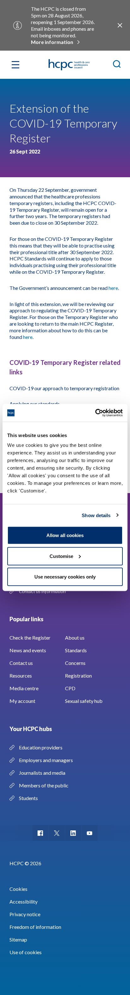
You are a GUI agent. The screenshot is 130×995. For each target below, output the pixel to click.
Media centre (23, 688)
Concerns (75, 663)
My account (22, 701)
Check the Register (29, 638)
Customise (61, 556)
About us (75, 638)
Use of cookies (25, 952)
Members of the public (43, 785)
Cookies (18, 889)
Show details (96, 515)
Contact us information (43, 591)
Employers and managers (46, 760)
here (113, 288)
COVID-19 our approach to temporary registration (64, 388)
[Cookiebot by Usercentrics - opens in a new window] (95, 413)
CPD (70, 688)
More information (52, 42)
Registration (78, 676)
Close (120, 25)
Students (28, 798)
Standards (76, 650)
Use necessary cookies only (65, 576)
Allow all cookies (65, 535)
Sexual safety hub (84, 701)
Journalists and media (42, 773)
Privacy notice (24, 914)
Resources (20, 676)
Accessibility (23, 901)
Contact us (21, 663)
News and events (27, 650)
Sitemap (18, 939)
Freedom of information (35, 927)
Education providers (40, 747)
